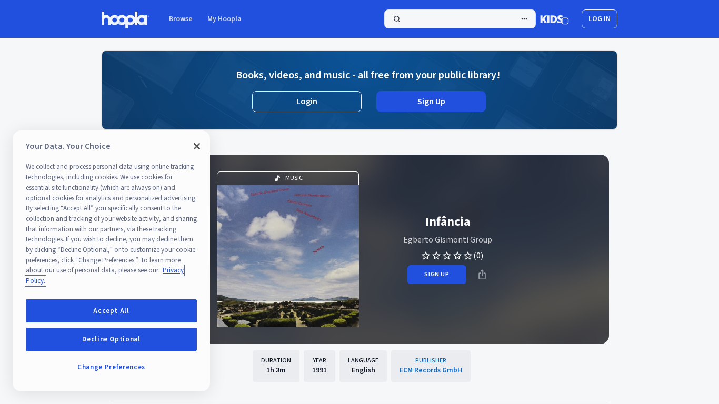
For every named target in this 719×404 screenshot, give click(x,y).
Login (306, 101)
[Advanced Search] (524, 19)
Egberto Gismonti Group (447, 240)
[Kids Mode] (554, 19)
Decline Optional (111, 339)
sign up (436, 274)
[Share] (482, 274)
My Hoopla (224, 19)
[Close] (196, 146)
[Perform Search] (460, 18)
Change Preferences (111, 367)
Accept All (111, 311)
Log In (599, 19)
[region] (111, 260)
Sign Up (431, 101)
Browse (181, 19)
